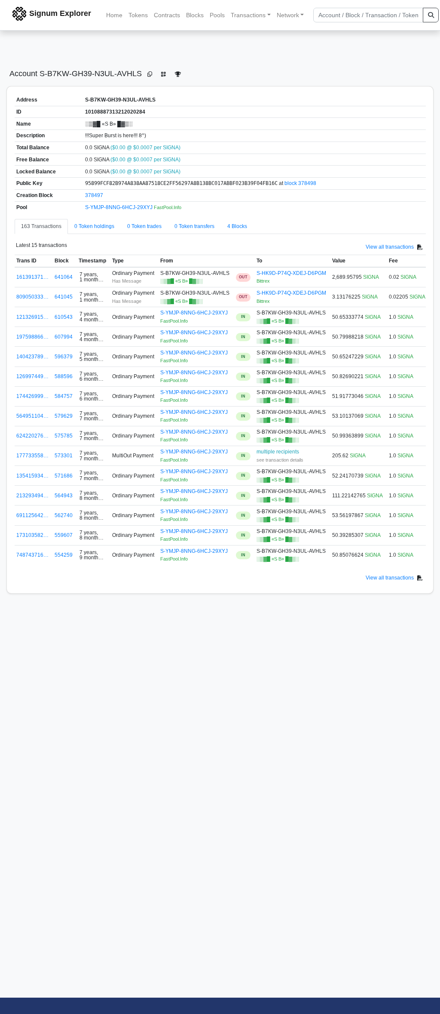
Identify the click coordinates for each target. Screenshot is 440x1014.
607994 (64, 337)
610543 (64, 317)
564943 (64, 496)
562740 (64, 515)
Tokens (138, 15)
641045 (64, 297)
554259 (64, 555)
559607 (64, 535)
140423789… (32, 357)
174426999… (32, 396)
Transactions (248, 15)
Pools (217, 15)
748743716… (32, 555)
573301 (64, 456)
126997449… (32, 376)
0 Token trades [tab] (144, 226)
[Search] (431, 15)
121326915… (32, 317)
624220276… (32, 436)
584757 (64, 396)
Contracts (167, 15)
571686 (64, 476)
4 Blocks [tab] (237, 226)
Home (114, 15)
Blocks (195, 15)
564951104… (32, 416)
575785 (64, 436)
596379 (64, 357)
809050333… (32, 297)
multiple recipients (278, 452)
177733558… (32, 456)
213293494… (32, 496)
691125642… (32, 515)
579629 (64, 416)
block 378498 (300, 183)
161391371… (32, 277)
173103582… (32, 535)
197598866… (32, 337)
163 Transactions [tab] (41, 226)
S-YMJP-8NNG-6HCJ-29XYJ (119, 207)
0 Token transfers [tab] (194, 226)
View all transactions (390, 247)
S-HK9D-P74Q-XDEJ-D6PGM (291, 273)
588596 (64, 376)
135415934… (32, 476)
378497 (94, 195)
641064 (64, 277)
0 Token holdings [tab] (94, 226)
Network (288, 15)
